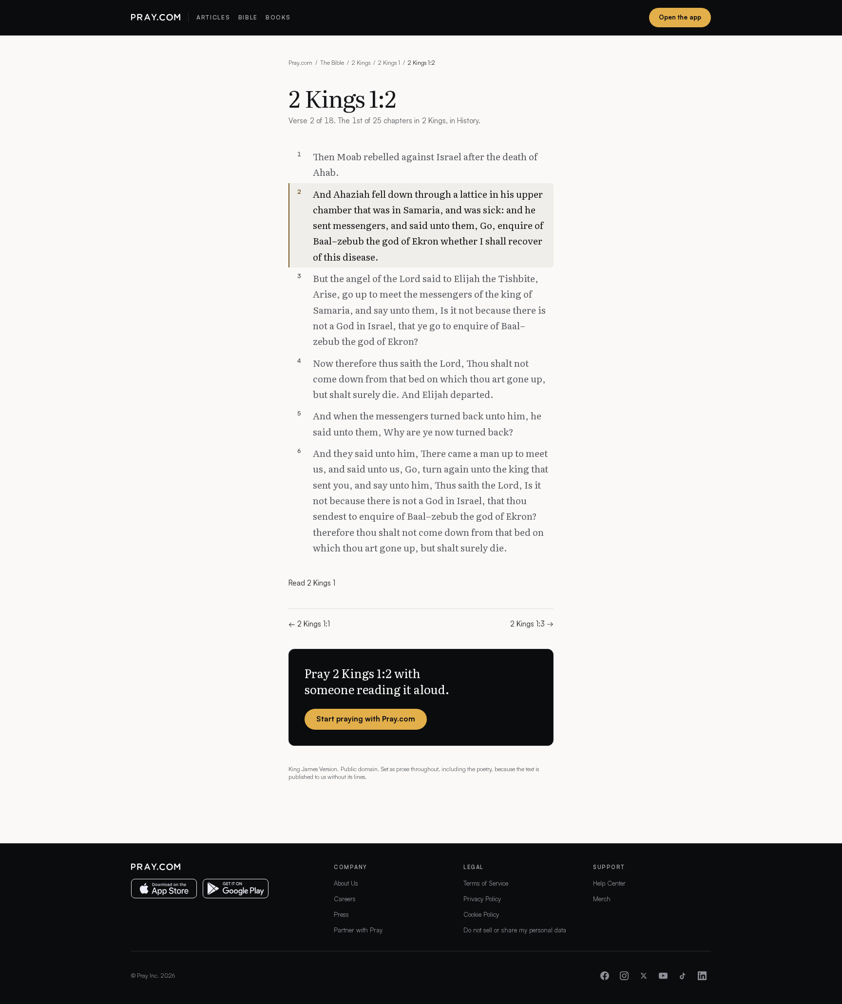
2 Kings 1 (389, 62)
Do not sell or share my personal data (514, 930)
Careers (345, 899)
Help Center (609, 883)
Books (278, 17)
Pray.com (300, 62)
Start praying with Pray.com (365, 718)
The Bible (332, 62)
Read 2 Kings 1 (311, 582)
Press (341, 914)
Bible (248, 17)
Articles (213, 17)
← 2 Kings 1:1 (309, 623)
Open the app (680, 17)
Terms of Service (485, 883)
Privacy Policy (482, 899)
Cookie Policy (481, 914)
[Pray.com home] (155, 17)
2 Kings (361, 62)
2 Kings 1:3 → (532, 623)
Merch (602, 899)
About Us (346, 883)
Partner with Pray (358, 930)
